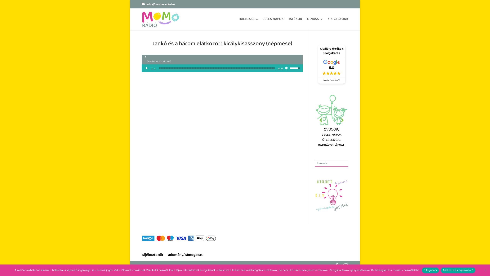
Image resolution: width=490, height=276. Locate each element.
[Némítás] (287, 68)
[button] (331, 120)
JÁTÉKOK (295, 20)
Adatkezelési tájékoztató (458, 270)
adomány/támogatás (185, 255)
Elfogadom (430, 270)
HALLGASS (247, 20)
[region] (331, 120)
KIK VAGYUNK (337, 20)
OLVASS (313, 20)
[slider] (217, 68)
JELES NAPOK (273, 20)
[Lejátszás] (147, 68)
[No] (485, 270)
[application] (222, 68)
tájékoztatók (152, 255)
